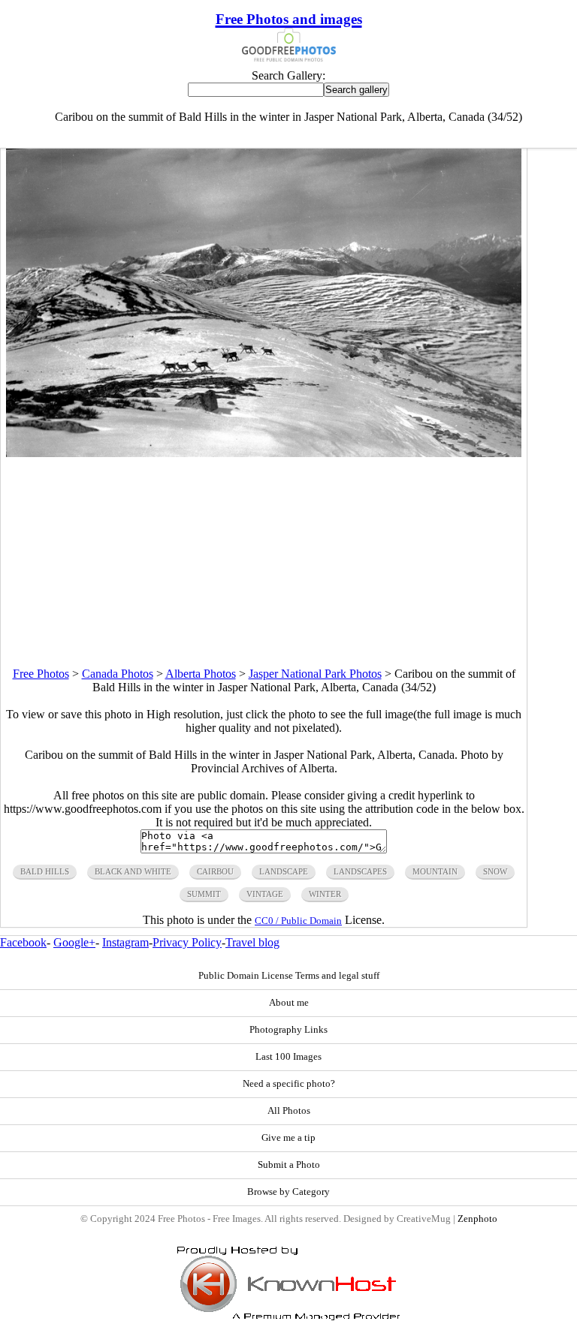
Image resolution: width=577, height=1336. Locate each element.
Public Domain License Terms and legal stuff (288, 975)
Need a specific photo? (289, 1084)
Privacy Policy (187, 942)
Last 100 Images (288, 1057)
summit (204, 893)
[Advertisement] (264, 562)
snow (495, 871)
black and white (133, 871)
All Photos (288, 1111)
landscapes (360, 871)
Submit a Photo (289, 1165)
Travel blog (252, 942)
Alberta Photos (200, 673)
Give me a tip (288, 1138)
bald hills (44, 871)
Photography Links (288, 1030)
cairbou (215, 871)
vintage (264, 893)
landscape (283, 871)
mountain (435, 871)
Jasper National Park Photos (315, 673)
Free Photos (41, 673)
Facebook (23, 942)
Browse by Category (288, 1192)
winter (325, 893)
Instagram (125, 942)
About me (289, 1002)
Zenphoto (477, 1219)
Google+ (74, 942)
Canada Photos (117, 673)
